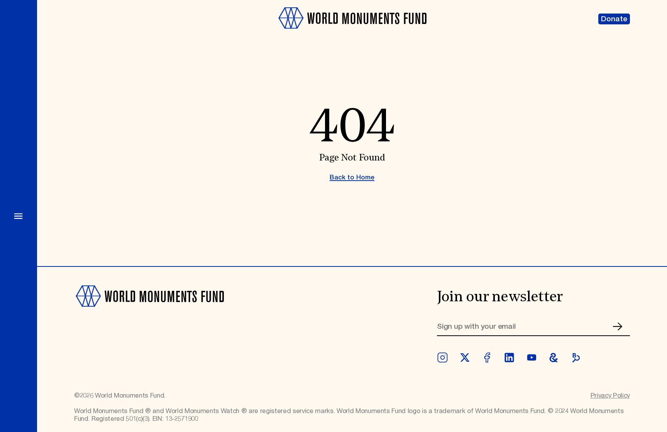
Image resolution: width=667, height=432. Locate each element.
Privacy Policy (610, 396)
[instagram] (442, 357)
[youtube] (531, 357)
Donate (614, 19)
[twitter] (465, 357)
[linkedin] (509, 357)
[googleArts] (553, 357)
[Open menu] (18, 216)
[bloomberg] (576, 357)
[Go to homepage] (352, 33)
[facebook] (487, 357)
